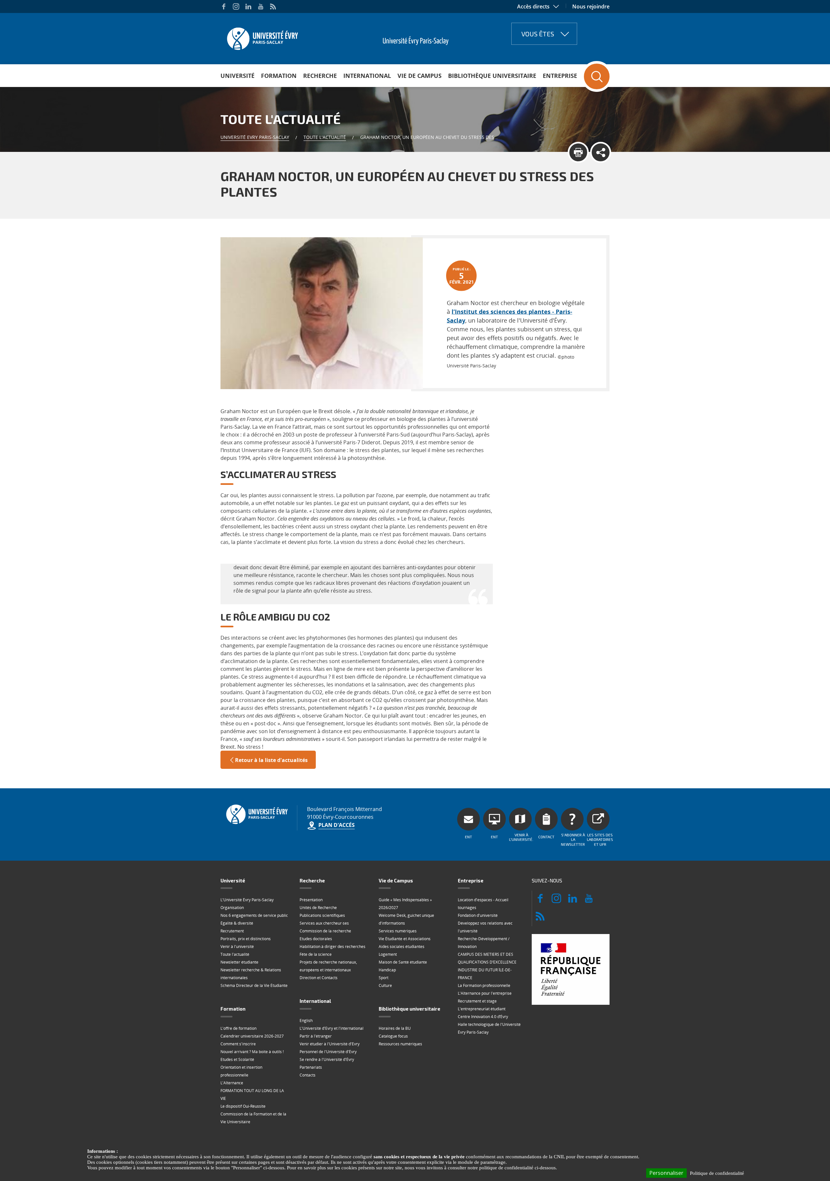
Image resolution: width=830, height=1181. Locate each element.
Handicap (387, 970)
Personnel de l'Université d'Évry (328, 1051)
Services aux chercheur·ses (324, 923)
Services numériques (398, 931)
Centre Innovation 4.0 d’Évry (483, 1016)
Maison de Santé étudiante (403, 962)
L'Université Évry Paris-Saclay (247, 900)
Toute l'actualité (324, 137)
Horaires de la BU (395, 1028)
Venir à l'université (237, 946)
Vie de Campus (419, 76)
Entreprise (560, 76)
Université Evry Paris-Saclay (254, 137)
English (306, 1020)
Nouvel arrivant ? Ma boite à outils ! (252, 1051)
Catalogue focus (393, 1036)
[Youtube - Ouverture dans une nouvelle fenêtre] (260, 6)
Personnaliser (666, 1172)
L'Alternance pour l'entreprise (485, 993)
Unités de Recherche (318, 907)
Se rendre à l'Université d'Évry (327, 1059)
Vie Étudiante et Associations (405, 938)
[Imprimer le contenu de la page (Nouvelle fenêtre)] (578, 152)
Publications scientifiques (322, 915)
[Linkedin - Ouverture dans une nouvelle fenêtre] (248, 6)
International (367, 76)
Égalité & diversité (236, 923)
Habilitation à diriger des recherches (332, 946)
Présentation (311, 900)
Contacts (307, 1075)
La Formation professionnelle (484, 985)
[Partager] (600, 152)
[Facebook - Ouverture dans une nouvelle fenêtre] (223, 6)
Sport (383, 977)
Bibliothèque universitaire (492, 76)
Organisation (232, 907)
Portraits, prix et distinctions (245, 938)
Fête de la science (316, 954)
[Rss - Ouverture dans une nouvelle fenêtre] (273, 6)
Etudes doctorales (316, 938)
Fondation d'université (478, 915)
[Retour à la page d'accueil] (261, 36)
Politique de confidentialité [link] (717, 1173)
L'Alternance (231, 1083)
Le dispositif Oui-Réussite (243, 1106)
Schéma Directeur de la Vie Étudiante (254, 985)
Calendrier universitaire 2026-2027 (252, 1036)
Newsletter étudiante (239, 962)
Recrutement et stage (477, 1001)
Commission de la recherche (325, 931)
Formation (279, 76)
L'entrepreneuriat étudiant (481, 1009)
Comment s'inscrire (238, 1044)
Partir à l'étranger (316, 1036)
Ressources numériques (400, 1044)
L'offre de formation (238, 1028)
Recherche (320, 76)
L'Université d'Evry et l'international (331, 1028)
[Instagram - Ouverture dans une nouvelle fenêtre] (236, 6)
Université (237, 76)
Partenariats (311, 1067)
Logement (388, 954)
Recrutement (232, 931)
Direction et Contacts (319, 977)
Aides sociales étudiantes (401, 946)
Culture (385, 985)
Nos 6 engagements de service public (254, 915)
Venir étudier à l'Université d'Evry (330, 1044)
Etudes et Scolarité (237, 1059)
